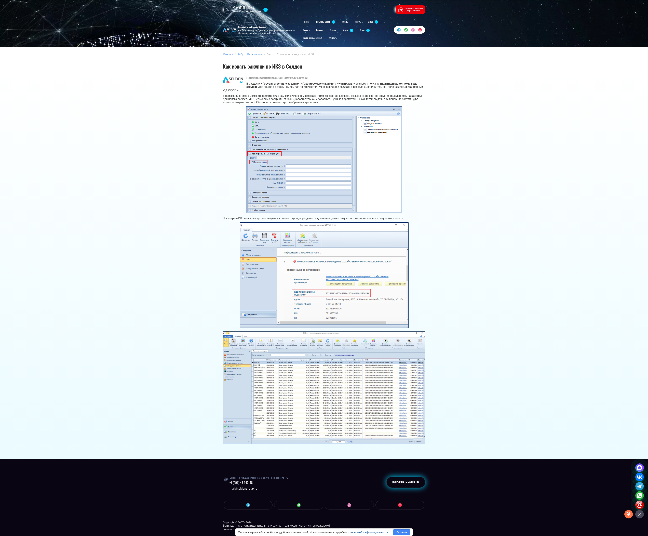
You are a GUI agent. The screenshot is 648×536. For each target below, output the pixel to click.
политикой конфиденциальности (369, 532)
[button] (410, 9)
